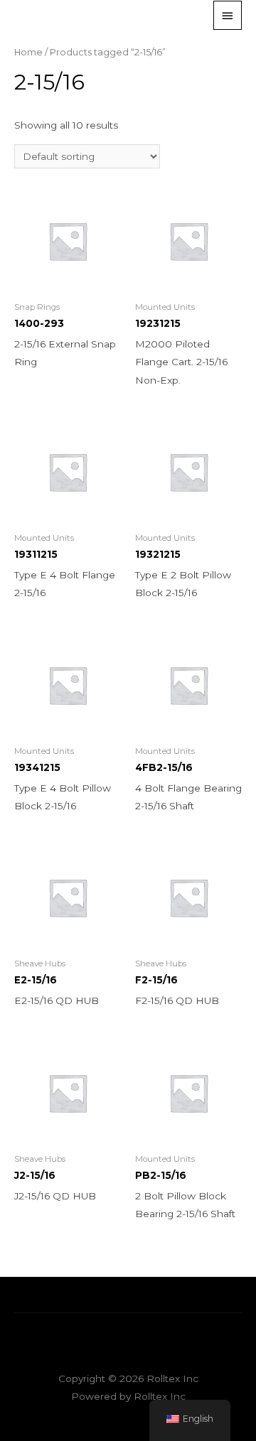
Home (28, 52)
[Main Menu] (227, 15)
